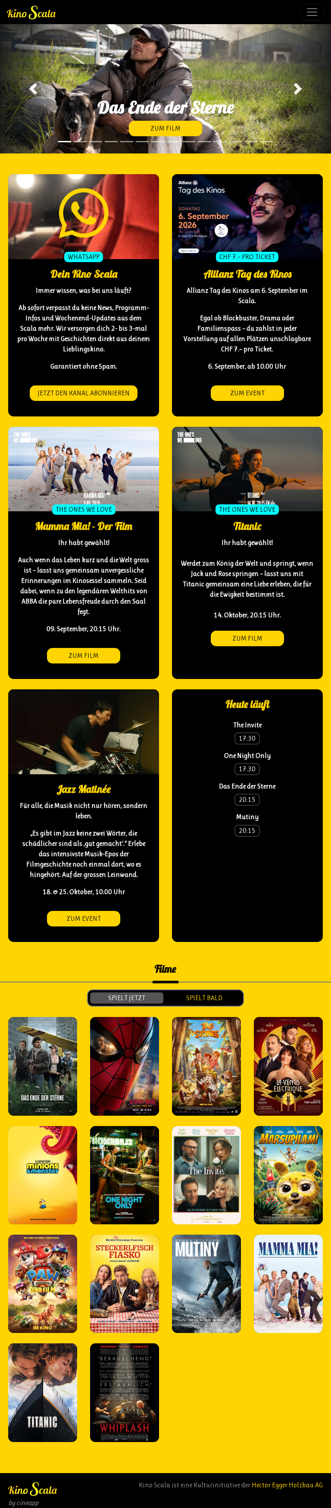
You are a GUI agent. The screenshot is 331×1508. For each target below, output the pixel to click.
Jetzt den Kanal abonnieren (83, 393)
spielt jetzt (126, 998)
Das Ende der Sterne (247, 786)
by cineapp (23, 1503)
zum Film (165, 128)
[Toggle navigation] (312, 12)
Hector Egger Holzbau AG (287, 1485)
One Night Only (247, 755)
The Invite (247, 725)
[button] (33, 88)
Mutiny (247, 817)
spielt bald (204, 998)
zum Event (247, 393)
